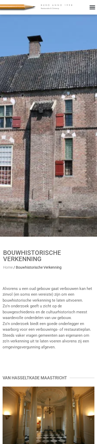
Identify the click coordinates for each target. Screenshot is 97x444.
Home (8, 267)
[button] (92, 7)
